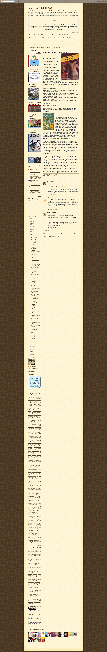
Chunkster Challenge (37, 448)
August (32, 242)
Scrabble (30, 558)
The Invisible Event (34, 180)
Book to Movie (35, 431)
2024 (31, 221)
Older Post (76, 233)
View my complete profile (33, 368)
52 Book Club (36, 401)
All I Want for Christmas (34, 409)
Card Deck (33, 440)
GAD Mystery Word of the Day (34, 476)
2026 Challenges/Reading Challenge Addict (50, 38)
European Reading (34, 467)
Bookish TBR (38, 433)
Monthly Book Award (32, 506)
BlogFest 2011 (38, 423)
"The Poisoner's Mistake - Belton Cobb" (67, 100)
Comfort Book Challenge (33, 453)
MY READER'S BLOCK (41, 7)
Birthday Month (31, 423)
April (32, 339)
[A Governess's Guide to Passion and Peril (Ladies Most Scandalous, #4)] (70, 635)
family (35, 468)
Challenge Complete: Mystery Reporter (35, 275)
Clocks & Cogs (31, 452)
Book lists (36, 429)
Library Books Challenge (36, 492)
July (32, 244)
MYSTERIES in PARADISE (33, 170)
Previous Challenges (67, 38)
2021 (31, 226)
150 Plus (39, 396)
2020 (31, 228)
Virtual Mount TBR (36, 589)
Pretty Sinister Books (34, 187)
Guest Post (38, 480)
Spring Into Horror (37, 562)
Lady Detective (38, 488)
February (33, 343)
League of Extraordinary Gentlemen (34, 489)
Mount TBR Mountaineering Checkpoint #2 (34, 334)
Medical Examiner (34, 500)
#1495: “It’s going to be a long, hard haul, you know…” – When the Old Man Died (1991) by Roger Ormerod (35, 183)
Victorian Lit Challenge (37, 580)
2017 (31, 232)
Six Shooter (31, 560)
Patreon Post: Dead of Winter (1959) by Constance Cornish (35, 192)
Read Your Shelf (34, 544)
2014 (31, 348)
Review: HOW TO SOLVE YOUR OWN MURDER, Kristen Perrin (35, 173)
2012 (31, 351)
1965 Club (35, 400)
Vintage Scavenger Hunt (34, 586)
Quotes (29, 538)
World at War (34, 600)
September (33, 241)
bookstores (35, 436)
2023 (31, 223)
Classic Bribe (31, 449)
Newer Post (45, 233)
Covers (40, 453)
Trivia (34, 578)
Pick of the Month (35, 533)
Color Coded (38, 452)
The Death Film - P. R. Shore (35, 188)
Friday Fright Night (37, 474)
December (33, 236)
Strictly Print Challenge (33, 566)
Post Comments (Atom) (54, 236)
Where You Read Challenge (36, 595)
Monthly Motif (37, 508)
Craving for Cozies (32, 455)
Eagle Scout (32, 464)
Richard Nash (39, 552)
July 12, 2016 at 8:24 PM (52, 194)
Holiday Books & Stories (64, 41)
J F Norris (50, 181)
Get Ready (34, 478)
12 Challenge (37, 394)
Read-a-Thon (33, 545)
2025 (31, 220)
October (32, 239)
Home (30, 34)
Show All (39, 196)
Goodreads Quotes (75, 32)
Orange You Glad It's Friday (33, 527)
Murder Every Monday (36, 512)
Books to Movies (38, 435)
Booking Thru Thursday (36, 432)
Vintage (36, 582)
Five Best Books (34, 469)
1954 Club (37, 398)
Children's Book (37, 445)
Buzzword (32, 439)
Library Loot (38, 493)
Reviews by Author (33, 41)
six (40, 559)
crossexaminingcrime (34, 190)
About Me (39, 405)
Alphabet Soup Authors (34, 412)
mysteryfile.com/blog (34, 176)
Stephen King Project (31, 564)
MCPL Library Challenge (37, 498)
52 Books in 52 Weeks (34, 402)
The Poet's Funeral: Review (34, 292)
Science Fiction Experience (34, 556)
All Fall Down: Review (35, 305)
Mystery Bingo (38, 517)
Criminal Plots (38, 456)
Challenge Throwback (34, 443)
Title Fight (35, 574)
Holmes (29, 482)
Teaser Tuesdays (35, 570)
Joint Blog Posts (30, 486)
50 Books (30, 401)
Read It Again (34, 540)
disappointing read (34, 461)
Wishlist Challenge (37, 598)
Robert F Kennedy (31, 554)
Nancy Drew (35, 521)
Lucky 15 (36, 497)
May (32, 338)
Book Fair (30, 429)
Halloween (30, 481)
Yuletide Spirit (30, 603)
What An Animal (37, 590)
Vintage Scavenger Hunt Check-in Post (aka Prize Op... (35, 311)
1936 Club (30, 397)
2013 (31, 349)
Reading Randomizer (32, 549)
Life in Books (31, 494)
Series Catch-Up (36, 559)
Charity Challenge (37, 444)
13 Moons (34, 396)
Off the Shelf (37, 526)
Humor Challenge (38, 484)
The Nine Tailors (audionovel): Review (35, 253)
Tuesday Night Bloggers (50, 175)
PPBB (34, 536)
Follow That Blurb (35, 472)
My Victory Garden (33, 38)
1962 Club (32, 400)
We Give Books (30, 590)
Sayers (39, 555)
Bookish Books (31, 433)
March (32, 341)
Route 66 (36, 554)
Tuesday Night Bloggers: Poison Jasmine (35, 297)
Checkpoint (30, 445)
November (33, 237)
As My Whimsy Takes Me (36, 415)
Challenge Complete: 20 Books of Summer (35, 259)
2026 (31, 218)
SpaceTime (30, 562)
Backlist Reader (35, 417)
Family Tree (38, 468)
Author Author (31, 416)
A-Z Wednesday (34, 405)
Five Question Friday (32, 470)
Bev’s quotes (53, 20)
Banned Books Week (34, 419)
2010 (31, 354)
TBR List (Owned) (55, 34)
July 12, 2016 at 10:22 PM (52, 209)
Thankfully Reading (34, 571)
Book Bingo (38, 427)
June (32, 336)
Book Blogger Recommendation (34, 428)
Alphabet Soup (37, 411)
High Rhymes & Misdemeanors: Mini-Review (35, 322)
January (32, 344)
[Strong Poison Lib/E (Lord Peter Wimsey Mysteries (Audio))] (43, 635)
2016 (31, 234)
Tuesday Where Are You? (36, 579)
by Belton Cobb (57, 186)
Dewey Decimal (35, 460)
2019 (31, 229)
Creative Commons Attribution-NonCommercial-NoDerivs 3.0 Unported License (34, 613)
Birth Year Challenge (36, 421)
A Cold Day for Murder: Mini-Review (35, 262)
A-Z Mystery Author (34, 404)
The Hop (34, 572)
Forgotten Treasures (37, 473)
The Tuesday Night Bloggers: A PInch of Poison (35, 315)
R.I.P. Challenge (34, 538)
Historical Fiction (37, 481)
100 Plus (34, 393)
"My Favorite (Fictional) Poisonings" (66, 93)
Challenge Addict (37, 441)
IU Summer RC (38, 485)
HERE (32, 389)
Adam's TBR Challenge (34, 407)
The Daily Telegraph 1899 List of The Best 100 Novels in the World (44, 47)
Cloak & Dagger (36, 451)
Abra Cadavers (31, 407)
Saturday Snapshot (34, 555)
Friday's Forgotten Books (32, 476)
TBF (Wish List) (65, 34)
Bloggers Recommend (32, 424)
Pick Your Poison (37, 534)
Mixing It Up (38, 504)
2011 (31, 352)
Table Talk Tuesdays (35, 568)
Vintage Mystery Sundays (34, 584)
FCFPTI (29, 469)
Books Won (30, 436)
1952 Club (33, 398)
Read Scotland (34, 541)
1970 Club (39, 400)
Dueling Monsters (34, 462)
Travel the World (35, 576)
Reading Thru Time (36, 550)
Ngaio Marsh (32, 523)
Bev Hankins (33, 366)
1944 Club (29, 398)
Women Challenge (32, 599)
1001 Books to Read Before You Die (48, 41)
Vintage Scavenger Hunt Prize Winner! (35, 289)
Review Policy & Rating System (41, 34)
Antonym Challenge (32, 413)
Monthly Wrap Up (32, 510)
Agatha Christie (36, 408)
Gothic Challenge (31, 480)
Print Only (34, 537)
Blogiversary (34, 425)
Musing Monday (31, 513)
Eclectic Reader (38, 464)
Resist (29, 552)
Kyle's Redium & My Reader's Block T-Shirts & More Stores (42, 44)
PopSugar (30, 536)
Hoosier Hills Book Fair (35, 482)
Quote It (39, 537)
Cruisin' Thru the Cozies (33, 457)
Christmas (30, 447)
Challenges (31, 444)
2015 (31, 346)
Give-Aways (38, 478)
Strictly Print (38, 564)
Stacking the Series (32, 563)
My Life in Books (37, 515)
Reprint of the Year (38, 551)
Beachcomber (36, 420)
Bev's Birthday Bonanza (35, 251)
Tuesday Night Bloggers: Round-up (35, 280)
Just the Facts (31, 488)
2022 (31, 224)
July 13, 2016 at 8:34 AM (52, 227)
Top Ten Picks (34, 575)
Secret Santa (35, 558)
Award (35, 416)
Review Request (34, 552)
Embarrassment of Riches (33, 465)
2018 (31, 231)
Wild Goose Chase (31, 596)
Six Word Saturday (37, 560)
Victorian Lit (30, 580)
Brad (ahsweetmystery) (53, 197)
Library (29, 490)
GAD (37, 476)
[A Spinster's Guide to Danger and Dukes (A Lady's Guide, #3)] (73, 635)
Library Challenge (35, 490)
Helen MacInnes (59, 29)
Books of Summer (31, 435)
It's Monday (31, 485)
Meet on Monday (32, 502)
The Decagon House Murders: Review (35, 319)
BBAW (40, 419)
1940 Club (39, 397)
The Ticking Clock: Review (34, 303)
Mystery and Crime (32, 516)
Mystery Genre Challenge (32, 519)
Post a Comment (46, 230)
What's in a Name (32, 591)
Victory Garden (31, 582)
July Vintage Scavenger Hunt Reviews (35, 328)
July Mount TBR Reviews (36, 331)
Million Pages (31, 504)
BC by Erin (31, 420)
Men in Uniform (37, 503)
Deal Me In (33, 459)
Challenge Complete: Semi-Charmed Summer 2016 (35, 268)
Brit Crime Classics (34, 437)
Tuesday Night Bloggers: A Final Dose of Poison (36, 265)
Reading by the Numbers (34, 546)
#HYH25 (29, 393)
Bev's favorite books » (74, 644)
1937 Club (35, 397)
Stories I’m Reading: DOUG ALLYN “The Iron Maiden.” (35, 178)
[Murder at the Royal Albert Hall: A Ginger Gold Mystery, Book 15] (76, 635)
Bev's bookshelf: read (36, 629)
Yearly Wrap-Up (37, 602)
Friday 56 (30, 474)
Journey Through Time (37, 486)
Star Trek (39, 563)
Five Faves (39, 469)
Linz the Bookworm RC (34, 495)
